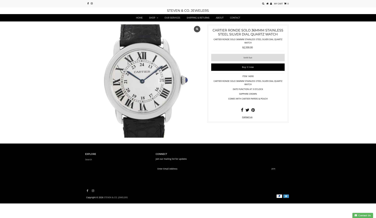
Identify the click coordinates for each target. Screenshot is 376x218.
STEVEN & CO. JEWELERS (188, 11)
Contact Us (364, 215)
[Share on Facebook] (242, 110)
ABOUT (220, 17)
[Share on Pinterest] (253, 110)
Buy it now (248, 67)
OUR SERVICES (172, 17)
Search (88, 159)
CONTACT (235, 17)
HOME (139, 17)
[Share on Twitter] (247, 110)
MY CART (281, 3)
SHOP (152, 17)
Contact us (247, 117)
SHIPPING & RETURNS (198, 17)
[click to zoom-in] (197, 29)
